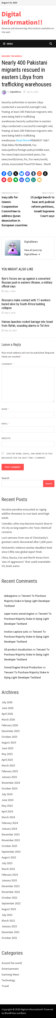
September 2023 (11, 851)
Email (5, 423)
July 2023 (7, 863)
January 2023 (9, 880)
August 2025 (9, 742)
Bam (23, 1013)
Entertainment (10, 968)
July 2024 (7, 794)
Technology (8, 980)
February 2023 (10, 874)
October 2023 (9, 846)
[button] (4, 173)
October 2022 (9, 897)
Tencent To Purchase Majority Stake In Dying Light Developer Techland (27, 601)
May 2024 (7, 805)
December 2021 (11, 932)
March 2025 (8, 765)
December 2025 (11, 731)
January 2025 (9, 777)
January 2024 (9, 828)
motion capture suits (16, 631)
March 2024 (8, 817)
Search (5, 478)
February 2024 (10, 823)
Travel (5, 986)
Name (5, 409)
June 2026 (7, 708)
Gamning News (10, 974)
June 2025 (7, 748)
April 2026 (7, 714)
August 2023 (9, 857)
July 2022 (7, 915)
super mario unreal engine (19, 613)
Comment (8, 364)
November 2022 (11, 892)
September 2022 (11, 903)
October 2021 (9, 938)
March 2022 (8, 920)
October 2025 (9, 737)
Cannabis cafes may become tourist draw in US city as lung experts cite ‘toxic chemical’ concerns (27, 528)
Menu (10, 43)
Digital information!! (22, 18)
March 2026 (8, 719)
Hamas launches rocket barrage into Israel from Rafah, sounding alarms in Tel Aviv (27, 323)
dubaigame (10, 596)
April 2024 (7, 811)
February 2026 (10, 725)
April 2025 (7, 759)
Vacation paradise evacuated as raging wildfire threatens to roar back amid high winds (25, 514)
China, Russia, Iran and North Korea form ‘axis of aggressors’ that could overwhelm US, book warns (26, 562)
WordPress (10, 1013)
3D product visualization (18, 649)
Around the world (12, 56)
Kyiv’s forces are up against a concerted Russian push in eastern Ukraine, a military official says (27, 282)
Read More (22, 140)
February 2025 (10, 771)
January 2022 (9, 926)
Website (6, 438)
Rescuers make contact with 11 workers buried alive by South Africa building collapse (26, 304)
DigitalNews (15, 91)
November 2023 (11, 840)
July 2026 (7, 702)
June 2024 (7, 800)
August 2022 (9, 909)
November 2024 (11, 782)
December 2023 (11, 834)
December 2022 (11, 886)
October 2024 (9, 788)
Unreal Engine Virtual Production (23, 667)
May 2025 (7, 754)
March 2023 (8, 869)
